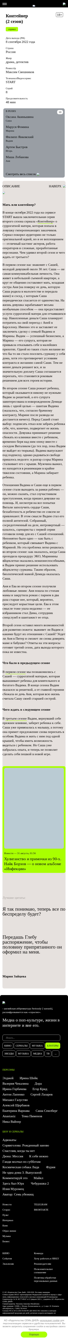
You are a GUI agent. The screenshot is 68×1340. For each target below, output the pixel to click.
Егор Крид (40, 1089)
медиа (37, 1053)
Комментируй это (15, 1178)
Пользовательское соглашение (43, 1271)
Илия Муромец (13, 1189)
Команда (38, 1253)
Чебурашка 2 (40, 1183)
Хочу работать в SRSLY (46, 1258)
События (7, 1258)
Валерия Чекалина (15, 1083)
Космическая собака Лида (21, 1167)
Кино (5, 1225)
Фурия (51, 1167)
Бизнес (6, 1241)
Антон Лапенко (13, 1094)
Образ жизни (9, 1231)
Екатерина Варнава (16, 1110)
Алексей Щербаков (15, 1105)
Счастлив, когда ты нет (18, 1151)
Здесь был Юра (13, 1183)
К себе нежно (38, 1156)
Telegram (40, 1204)
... (56, 1053)
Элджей (8, 1078)
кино (7, 1045)
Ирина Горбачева (14, 1089)
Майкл (38, 1178)
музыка (37, 1045)
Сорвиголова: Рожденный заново (25, 1145)
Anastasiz (9, 1116)
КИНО (5, 1253)
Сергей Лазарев (41, 1094)
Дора (38, 1083)
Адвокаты (9, 1140)
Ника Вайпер (11, 1121)
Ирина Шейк (29, 1078)
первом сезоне (15, 672)
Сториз (6, 1209)
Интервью (7, 1220)
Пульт (5, 1215)
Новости (7, 1204)
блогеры (52, 1045)
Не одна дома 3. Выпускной (22, 1172)
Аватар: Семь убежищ (18, 1194)
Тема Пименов (32, 1116)
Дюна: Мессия (12, 1156)
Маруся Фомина (17, 127)
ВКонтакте (41, 1209)
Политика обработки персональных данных (45, 1279)
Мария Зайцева (14, 976)
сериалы (22, 1045)
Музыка (6, 1236)
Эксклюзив (8, 1264)
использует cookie (50, 1320)
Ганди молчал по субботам (21, 1161)
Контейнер (45, 221)
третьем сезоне (16, 718)
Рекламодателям (42, 1264)
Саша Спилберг (47, 1110)
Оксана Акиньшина (20, 117)
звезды (9, 1053)
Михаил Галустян (15, 1100)
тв (48, 1053)
